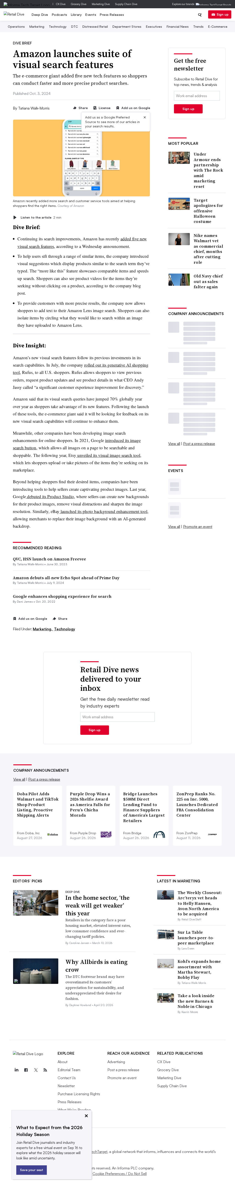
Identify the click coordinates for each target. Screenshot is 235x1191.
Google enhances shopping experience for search (62, 596)
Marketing (36, 26)
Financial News (178, 26)
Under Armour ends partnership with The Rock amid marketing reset (208, 170)
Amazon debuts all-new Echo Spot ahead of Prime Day (66, 578)
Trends (198, 26)
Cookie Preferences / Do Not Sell (119, 1173)
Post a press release (199, 443)
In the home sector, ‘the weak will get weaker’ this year (97, 905)
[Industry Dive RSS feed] (45, 1070)
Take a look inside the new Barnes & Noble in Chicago (196, 1001)
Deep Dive (40, 14)
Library (76, 14)
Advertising (116, 1061)
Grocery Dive (78, 4)
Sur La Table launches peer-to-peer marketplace (196, 937)
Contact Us (67, 1078)
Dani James (25, 601)
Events (90, 14)
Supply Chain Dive (126, 4)
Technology (58, 26)
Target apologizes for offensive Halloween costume (208, 211)
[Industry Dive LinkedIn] (16, 1070)
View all (174, 443)
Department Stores (126, 26)
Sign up (223, 14)
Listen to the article (41, 217)
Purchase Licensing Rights (79, 1094)
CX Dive (60, 4)
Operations (16, 26)
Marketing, (43, 629)
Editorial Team (69, 1070)
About (62, 1061)
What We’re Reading (74, 1110)
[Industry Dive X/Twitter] (36, 1070)
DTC (74, 26)
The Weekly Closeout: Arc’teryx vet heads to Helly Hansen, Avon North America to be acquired (200, 903)
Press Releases (112, 14)
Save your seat (31, 1170)
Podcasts (59, 14)
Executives (154, 26)
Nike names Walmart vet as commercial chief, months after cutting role (208, 249)
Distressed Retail (95, 26)
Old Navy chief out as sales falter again (208, 281)
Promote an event (197, 526)
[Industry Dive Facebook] (26, 1070)
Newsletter (66, 1086)
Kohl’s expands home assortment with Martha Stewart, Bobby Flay (199, 969)
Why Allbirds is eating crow (96, 966)
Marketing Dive (101, 4)
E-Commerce (217, 26)
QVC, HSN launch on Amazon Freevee (49, 559)
